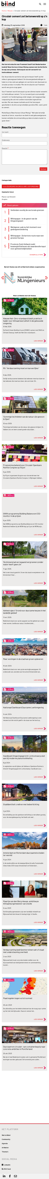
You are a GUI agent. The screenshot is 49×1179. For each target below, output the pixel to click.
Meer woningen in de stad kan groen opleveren (23, 659)
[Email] (15, 1176)
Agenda (5, 1143)
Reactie (4, 148)
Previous (2, 278)
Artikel (10, 300)
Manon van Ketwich (8, 197)
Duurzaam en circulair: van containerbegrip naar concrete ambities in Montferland (24, 1047)
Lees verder (38, 341)
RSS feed (7, 1169)
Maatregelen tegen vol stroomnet (17, 998)
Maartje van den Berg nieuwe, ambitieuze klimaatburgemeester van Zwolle (21, 902)
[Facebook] (10, 1176)
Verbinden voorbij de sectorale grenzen (27, 210)
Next (46, 278)
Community (6, 1139)
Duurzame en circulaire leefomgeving (23, 186)
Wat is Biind (6, 1135)
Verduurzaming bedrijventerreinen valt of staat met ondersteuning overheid (23, 951)
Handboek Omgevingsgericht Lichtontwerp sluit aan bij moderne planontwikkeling (24, 757)
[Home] (8, 4)
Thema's (5, 1152)
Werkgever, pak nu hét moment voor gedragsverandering (25, 228)
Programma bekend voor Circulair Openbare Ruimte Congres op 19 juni (22, 466)
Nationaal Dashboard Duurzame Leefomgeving (23, 707)
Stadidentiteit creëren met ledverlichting (21, 804)
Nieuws (10, 11)
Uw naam (5, 132)
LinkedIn (7, 1165)
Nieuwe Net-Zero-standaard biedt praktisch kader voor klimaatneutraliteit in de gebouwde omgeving (23, 320)
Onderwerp (6, 140)
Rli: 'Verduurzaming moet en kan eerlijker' (21, 368)
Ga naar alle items (36, 254)
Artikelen (5, 1147)
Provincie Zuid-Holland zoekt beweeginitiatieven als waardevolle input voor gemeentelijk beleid (28, 246)
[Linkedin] (4, 1176)
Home (4, 11)
